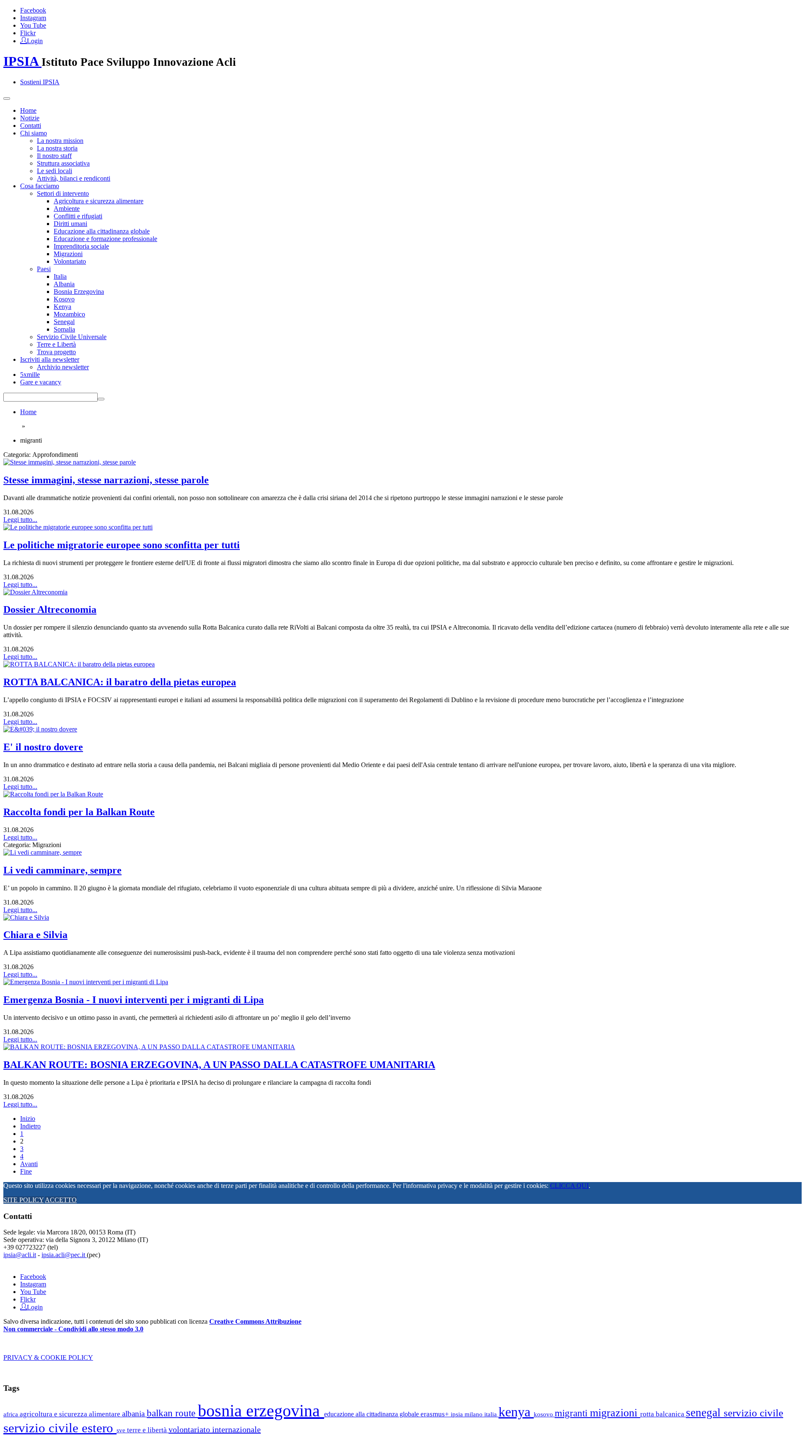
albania (134, 1413)
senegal (705, 1412)
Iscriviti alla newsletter (49, 359)
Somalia (64, 329)
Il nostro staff (54, 155)
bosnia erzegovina (261, 1410)
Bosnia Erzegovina (79, 291)
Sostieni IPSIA (40, 82)
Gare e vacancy (40, 382)
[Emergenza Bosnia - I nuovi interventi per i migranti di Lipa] (85, 981)
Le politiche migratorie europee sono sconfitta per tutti (121, 544)
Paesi (44, 268)
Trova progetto (56, 351)
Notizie (29, 118)
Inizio (27, 1118)
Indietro (30, 1126)
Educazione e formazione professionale (105, 238)
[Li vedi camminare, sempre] (42, 852)
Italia (60, 276)
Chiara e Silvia (35, 934)
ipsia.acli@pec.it (64, 1254)
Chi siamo (33, 133)
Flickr (28, 32)
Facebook (33, 10)
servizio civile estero (60, 1428)
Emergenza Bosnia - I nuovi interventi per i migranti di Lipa (133, 999)
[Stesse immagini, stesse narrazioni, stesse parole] (69, 462)
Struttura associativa (63, 163)
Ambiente (67, 208)
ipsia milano (467, 1414)
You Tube (33, 25)
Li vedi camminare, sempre (62, 870)
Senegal (64, 321)
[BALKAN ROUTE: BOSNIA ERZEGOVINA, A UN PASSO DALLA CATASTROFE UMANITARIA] (149, 1046)
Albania (64, 284)
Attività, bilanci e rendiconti (73, 178)
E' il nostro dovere (43, 747)
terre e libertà (148, 1430)
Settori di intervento (63, 193)
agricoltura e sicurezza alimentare (71, 1414)
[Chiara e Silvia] (26, 917)
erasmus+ (436, 1414)
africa (11, 1414)
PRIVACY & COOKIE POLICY (48, 1357)
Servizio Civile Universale (71, 336)
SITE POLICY (23, 1199)
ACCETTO (61, 1199)
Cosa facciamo (39, 185)
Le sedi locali (54, 170)
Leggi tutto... (20, 519)
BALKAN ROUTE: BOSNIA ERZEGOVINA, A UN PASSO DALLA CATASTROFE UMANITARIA (219, 1064)
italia (491, 1414)
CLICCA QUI (569, 1185)
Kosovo (64, 299)
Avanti (29, 1163)
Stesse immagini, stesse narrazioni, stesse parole (106, 479)
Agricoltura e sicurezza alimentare (98, 201)
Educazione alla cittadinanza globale (102, 231)
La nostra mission (60, 140)
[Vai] (101, 399)
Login (35, 40)
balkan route (172, 1413)
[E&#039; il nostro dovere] (40, 729)
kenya (516, 1411)
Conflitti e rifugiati (78, 216)
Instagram (33, 17)
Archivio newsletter (63, 367)
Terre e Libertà (56, 344)
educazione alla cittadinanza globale (372, 1414)
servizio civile (753, 1412)
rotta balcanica (663, 1414)
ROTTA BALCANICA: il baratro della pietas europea (119, 682)
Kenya (62, 306)
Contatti (30, 125)
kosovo (544, 1414)
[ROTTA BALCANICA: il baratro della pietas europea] (79, 664)
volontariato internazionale (215, 1429)
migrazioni (615, 1413)
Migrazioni (68, 253)
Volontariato (70, 261)
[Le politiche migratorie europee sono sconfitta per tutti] (78, 527)
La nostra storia (57, 148)
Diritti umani (70, 223)
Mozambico (69, 314)
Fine (26, 1171)
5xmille (30, 374)
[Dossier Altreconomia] (35, 592)
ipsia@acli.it (19, 1254)
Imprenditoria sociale (81, 246)
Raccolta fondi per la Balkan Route (79, 811)
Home (28, 110)
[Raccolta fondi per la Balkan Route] (53, 794)
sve (122, 1430)
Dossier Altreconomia (49, 609)
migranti (572, 1413)
